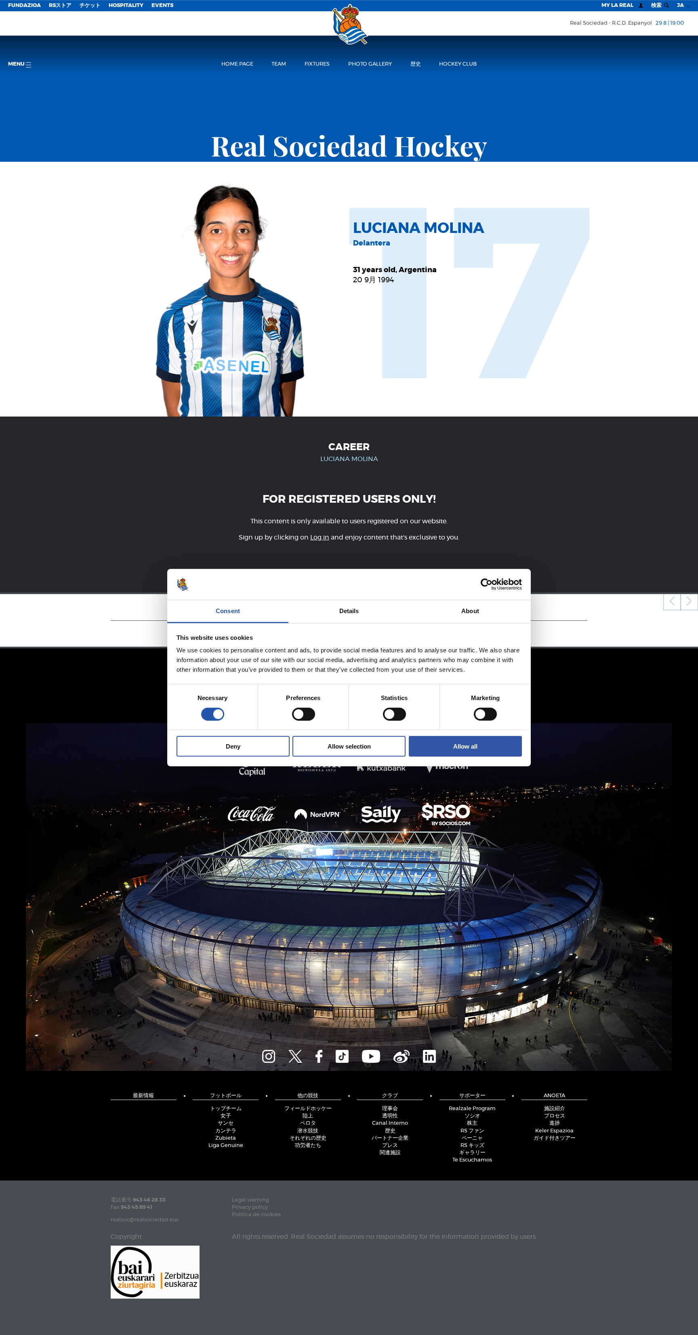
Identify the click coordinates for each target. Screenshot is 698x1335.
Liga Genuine (225, 1145)
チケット (90, 5)
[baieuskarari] (155, 1271)
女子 (226, 1116)
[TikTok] (342, 1055)
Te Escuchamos (472, 1160)
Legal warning (250, 1200)
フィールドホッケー (308, 1108)
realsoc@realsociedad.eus (145, 1220)
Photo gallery (370, 64)
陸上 (308, 1116)
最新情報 (143, 1095)
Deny (233, 746)
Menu (17, 64)
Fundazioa (24, 5)
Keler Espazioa (554, 1131)
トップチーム (226, 1108)
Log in (319, 537)
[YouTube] (371, 1055)
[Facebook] (318, 1055)
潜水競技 (307, 1131)
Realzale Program (472, 1108)
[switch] (303, 713)
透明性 (390, 1116)
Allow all (465, 746)
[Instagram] (268, 1055)
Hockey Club (458, 64)
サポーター (472, 1095)
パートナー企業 (390, 1138)
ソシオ (472, 1116)
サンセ (225, 1123)
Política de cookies (256, 1214)
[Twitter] (295, 1055)
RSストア (60, 5)
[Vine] (401, 1055)
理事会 (390, 1108)
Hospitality (126, 5)
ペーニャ (472, 1138)
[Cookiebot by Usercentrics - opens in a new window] (486, 584)
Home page (237, 64)
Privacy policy (250, 1207)
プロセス (554, 1116)
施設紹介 (554, 1108)
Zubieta (225, 1138)
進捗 (554, 1123)
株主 (472, 1123)
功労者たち (308, 1145)
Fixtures (317, 64)
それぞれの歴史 (308, 1138)
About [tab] (470, 610)
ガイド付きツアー (555, 1138)
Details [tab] (349, 610)
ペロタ (308, 1123)
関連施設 (390, 1152)
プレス (390, 1145)
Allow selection (349, 746)
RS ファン (472, 1131)
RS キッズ (472, 1145)
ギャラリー (472, 1152)
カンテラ (225, 1131)
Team (278, 64)
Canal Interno (390, 1123)
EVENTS (162, 5)
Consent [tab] (228, 610)
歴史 (415, 64)
